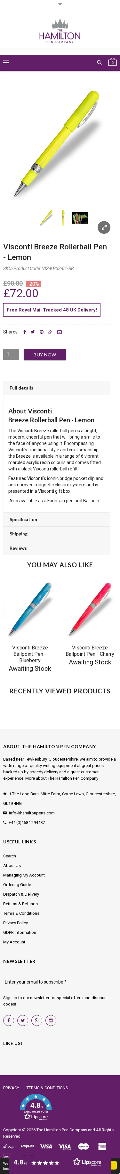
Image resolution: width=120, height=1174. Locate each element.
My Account (14, 942)
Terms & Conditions (21, 913)
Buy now (45, 354)
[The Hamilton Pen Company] (60, 31)
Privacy (11, 1087)
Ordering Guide (17, 884)
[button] (35, 1107)
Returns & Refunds (20, 903)
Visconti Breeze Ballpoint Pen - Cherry (90, 651)
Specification (23, 519)
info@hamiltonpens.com (32, 813)
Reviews (18, 548)
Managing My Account (24, 875)
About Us (12, 865)
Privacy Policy (15, 922)
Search (9, 856)
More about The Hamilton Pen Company (61, 778)
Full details (21, 387)
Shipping (19, 533)
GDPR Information (19, 932)
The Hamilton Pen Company (61, 1129)
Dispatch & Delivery (21, 894)
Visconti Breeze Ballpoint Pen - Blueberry (30, 654)
